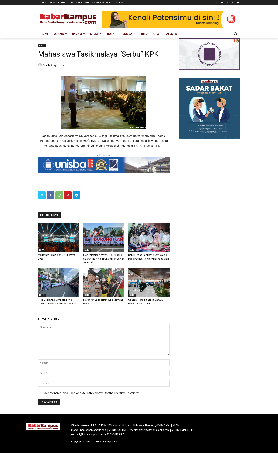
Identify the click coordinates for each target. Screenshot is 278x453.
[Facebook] (217, 3)
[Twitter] (227, 3)
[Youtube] (238, 3)
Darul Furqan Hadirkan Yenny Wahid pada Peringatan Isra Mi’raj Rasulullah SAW (148, 258)
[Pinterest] (68, 195)
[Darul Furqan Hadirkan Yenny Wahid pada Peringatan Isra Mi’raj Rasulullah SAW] (149, 237)
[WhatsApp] (59, 195)
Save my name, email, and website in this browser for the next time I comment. (91, 392)
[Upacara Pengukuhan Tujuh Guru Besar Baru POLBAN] (149, 282)
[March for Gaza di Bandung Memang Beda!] (104, 282)
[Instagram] (222, 3)
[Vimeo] (232, 3)
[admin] (40, 65)
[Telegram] (76, 195)
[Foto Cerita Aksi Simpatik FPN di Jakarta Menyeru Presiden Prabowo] (58, 282)
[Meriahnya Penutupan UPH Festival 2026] (58, 237)
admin (49, 65)
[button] (235, 33)
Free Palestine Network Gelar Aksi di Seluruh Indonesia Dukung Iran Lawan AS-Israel (103, 258)
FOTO (41, 45)
